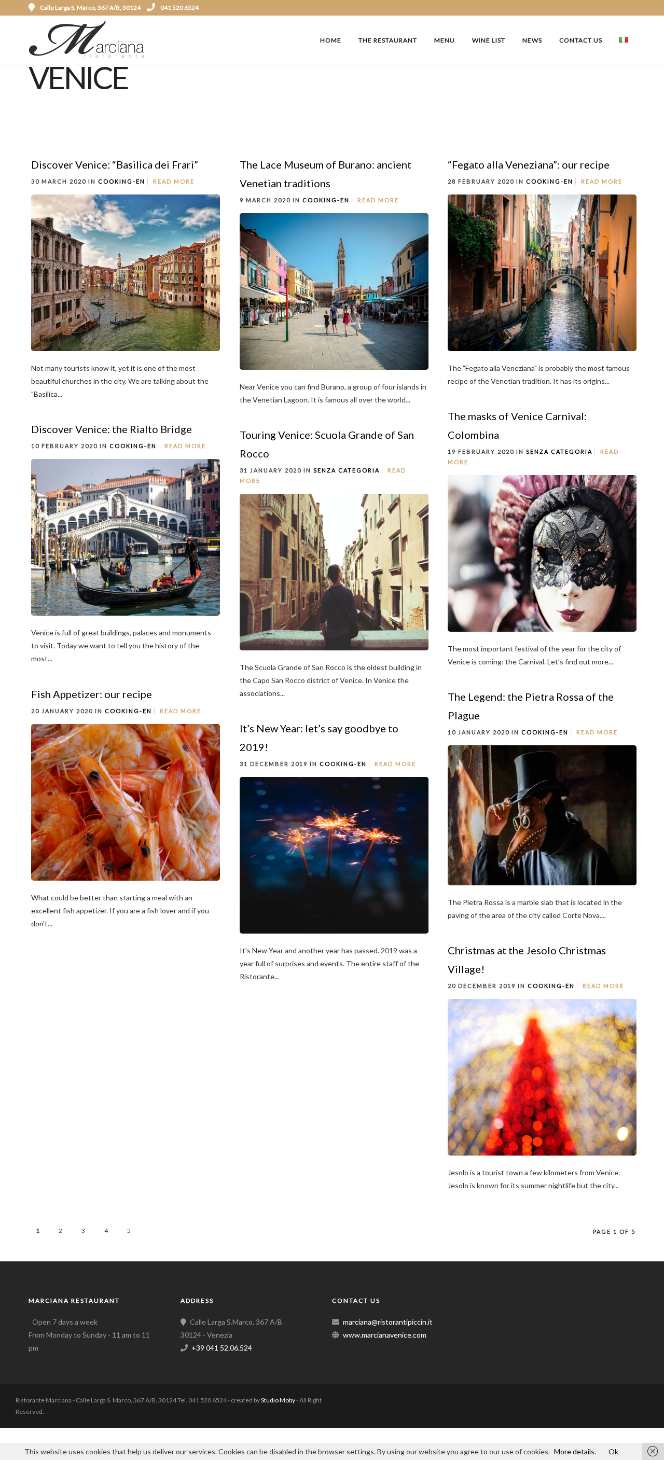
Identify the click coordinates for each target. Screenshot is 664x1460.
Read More (174, 181)
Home (330, 40)
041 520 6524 (179, 7)
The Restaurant (387, 40)
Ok (613, 1451)
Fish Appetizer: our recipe (91, 694)
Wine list (488, 40)
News (532, 40)
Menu (444, 40)
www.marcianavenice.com (384, 1334)
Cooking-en (121, 181)
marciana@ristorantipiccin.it (388, 1321)
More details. (575, 1451)
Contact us (580, 40)
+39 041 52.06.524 (221, 1347)
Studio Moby (278, 1400)
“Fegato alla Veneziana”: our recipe (529, 164)
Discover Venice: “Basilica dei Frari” (114, 164)
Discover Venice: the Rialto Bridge (111, 429)
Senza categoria (559, 451)
